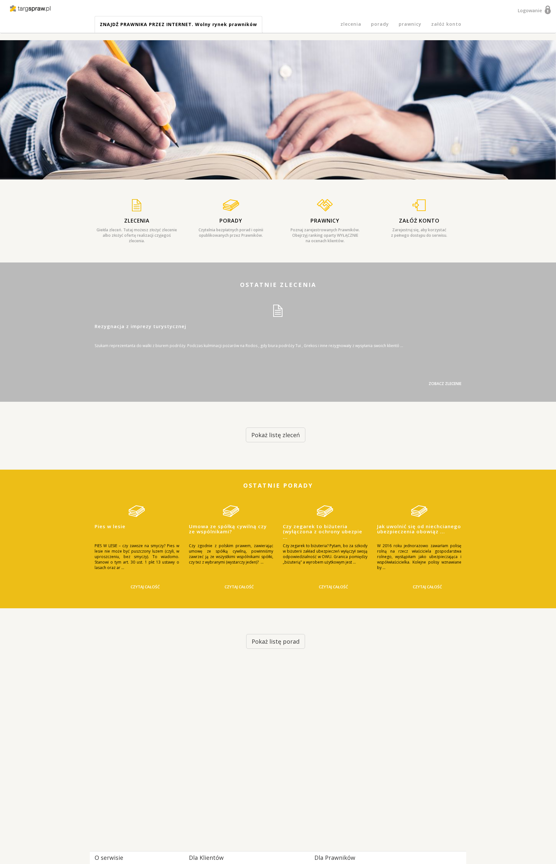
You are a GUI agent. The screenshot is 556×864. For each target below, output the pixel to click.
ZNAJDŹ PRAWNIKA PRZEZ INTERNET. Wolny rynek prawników (178, 24)
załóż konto (446, 24)
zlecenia (350, 24)
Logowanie (531, 10)
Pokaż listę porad (276, 641)
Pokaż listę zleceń (275, 435)
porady (380, 24)
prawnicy (410, 24)
